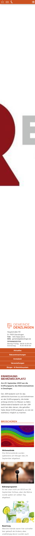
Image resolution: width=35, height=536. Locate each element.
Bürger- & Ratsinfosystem (17, 367)
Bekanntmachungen (17, 355)
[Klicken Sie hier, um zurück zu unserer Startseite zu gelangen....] (20, 328)
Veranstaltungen (17, 363)
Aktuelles (17, 350)
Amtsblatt (17, 359)
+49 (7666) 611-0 (18, 337)
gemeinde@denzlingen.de (21, 339)
